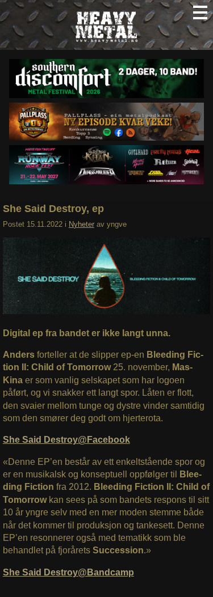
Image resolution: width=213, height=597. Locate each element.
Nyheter (81, 224)
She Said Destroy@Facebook (66, 439)
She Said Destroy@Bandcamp (68, 572)
